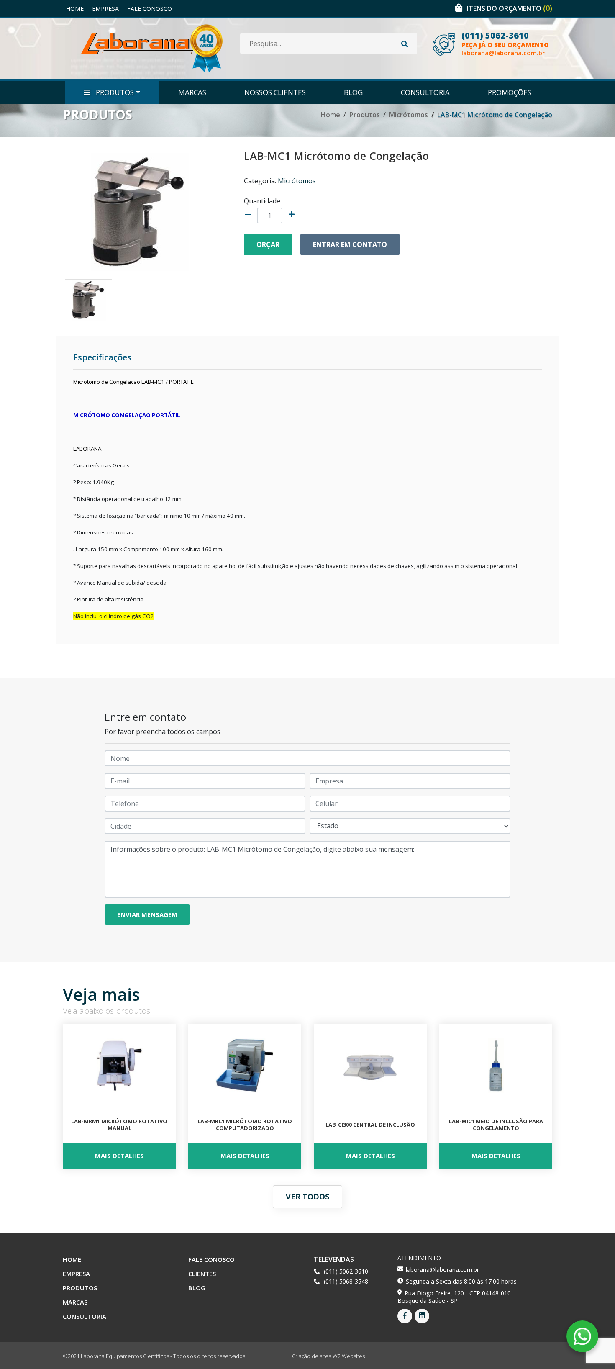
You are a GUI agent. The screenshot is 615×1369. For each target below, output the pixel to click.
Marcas (192, 92)
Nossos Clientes (275, 92)
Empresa (105, 9)
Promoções (509, 92)
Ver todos (307, 1197)
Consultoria (425, 92)
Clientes (202, 1273)
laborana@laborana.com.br (503, 53)
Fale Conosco (149, 9)
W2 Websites (349, 1356)
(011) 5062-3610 (495, 35)
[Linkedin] (422, 1316)
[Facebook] (404, 1316)
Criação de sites (311, 1356)
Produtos (114, 92)
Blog (353, 92)
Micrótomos (408, 114)
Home (75, 9)
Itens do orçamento (509, 8)
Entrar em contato (350, 244)
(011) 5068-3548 (346, 1281)
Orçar (267, 244)
